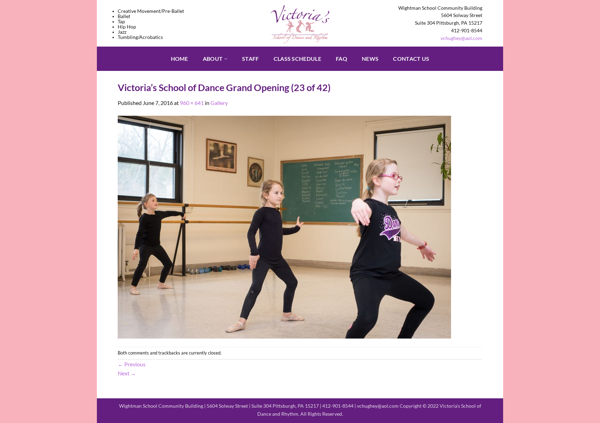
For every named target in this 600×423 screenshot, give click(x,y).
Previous (131, 364)
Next (127, 373)
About (213, 58)
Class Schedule (297, 58)
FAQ (341, 58)
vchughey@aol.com (461, 38)
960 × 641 (192, 102)
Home (179, 58)
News (370, 58)
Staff (250, 58)
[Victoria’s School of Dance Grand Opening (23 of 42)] (284, 226)
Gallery (219, 102)
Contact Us (411, 58)
